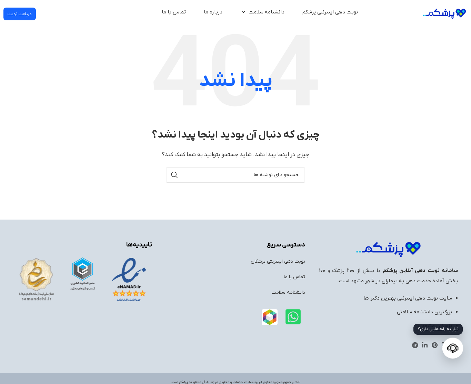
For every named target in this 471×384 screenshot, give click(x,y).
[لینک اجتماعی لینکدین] (425, 345)
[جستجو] (174, 175)
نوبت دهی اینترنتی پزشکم (330, 12)
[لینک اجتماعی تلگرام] (415, 345)
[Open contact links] (452, 347)
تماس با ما (174, 12)
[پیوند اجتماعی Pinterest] (435, 345)
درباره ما (213, 12)
